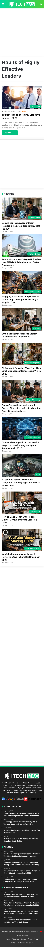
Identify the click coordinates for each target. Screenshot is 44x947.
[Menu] (3, 5)
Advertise (29, 943)
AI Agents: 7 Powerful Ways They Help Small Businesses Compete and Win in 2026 (21, 371)
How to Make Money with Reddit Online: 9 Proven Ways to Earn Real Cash (19, 520)
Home (8, 939)
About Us (15, 939)
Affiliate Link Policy (18, 943)
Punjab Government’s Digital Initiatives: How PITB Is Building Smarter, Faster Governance (22, 262)
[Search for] (41, 5)
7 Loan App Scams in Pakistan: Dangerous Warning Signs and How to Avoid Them (21, 482)
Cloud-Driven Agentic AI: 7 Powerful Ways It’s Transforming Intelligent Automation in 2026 (20, 445)
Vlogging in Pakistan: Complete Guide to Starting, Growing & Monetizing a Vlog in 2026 (21, 299)
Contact (23, 939)
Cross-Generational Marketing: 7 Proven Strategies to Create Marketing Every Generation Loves (21, 408)
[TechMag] (22, 4)
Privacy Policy (33, 939)
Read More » (10, 133)
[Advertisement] (22, 32)
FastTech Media (22, 935)
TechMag (7, 111)
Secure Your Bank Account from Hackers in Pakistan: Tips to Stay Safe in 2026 (21, 226)
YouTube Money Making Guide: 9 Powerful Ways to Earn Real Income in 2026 (21, 557)
